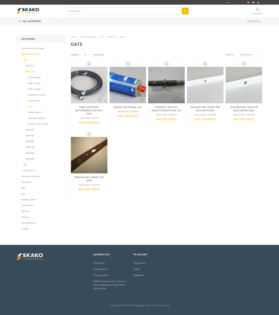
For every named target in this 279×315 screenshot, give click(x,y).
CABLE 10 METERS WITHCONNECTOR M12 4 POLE (89, 110)
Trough (24, 228)
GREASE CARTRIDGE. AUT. (128, 107)
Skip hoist (26, 182)
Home (74, 36)
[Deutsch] (258, 2)
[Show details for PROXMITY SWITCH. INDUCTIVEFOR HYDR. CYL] (166, 85)
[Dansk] (248, 2)
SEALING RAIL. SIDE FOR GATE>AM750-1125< (244, 108)
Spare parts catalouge (32, 48)
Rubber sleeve (28, 199)
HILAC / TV (29, 170)
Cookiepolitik (100, 269)
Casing (24, 217)
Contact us (253, 21)
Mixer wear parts (30, 54)
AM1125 (30, 71)
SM (25, 164)
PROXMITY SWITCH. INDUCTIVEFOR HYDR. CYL (166, 108)
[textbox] (124, 11)
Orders (137, 269)
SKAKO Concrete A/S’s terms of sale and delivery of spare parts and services (109, 284)
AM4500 (30, 153)
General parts (35, 112)
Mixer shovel (34, 77)
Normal (25, 211)
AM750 (29, 65)
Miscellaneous (28, 223)
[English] (253, 2)
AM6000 (30, 158)
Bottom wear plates (38, 124)
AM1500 (30, 129)
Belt (23, 188)
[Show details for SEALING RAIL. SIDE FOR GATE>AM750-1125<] (244, 85)
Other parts (27, 205)
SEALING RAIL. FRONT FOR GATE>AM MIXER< (205, 108)
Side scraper (34, 89)
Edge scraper (34, 83)
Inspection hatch (37, 94)
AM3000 (30, 141)
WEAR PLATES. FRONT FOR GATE (89, 179)
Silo (23, 193)
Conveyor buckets (30, 176)
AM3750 (30, 147)
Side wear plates (36, 118)
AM (25, 60)
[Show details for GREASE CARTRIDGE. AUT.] (128, 85)
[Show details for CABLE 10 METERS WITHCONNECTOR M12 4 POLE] (89, 85)
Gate (30, 106)
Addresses (139, 275)
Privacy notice (100, 275)
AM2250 (30, 135)
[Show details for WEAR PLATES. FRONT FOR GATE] (89, 155)
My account (257, 13)
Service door (34, 100)
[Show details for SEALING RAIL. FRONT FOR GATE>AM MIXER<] (205, 85)
